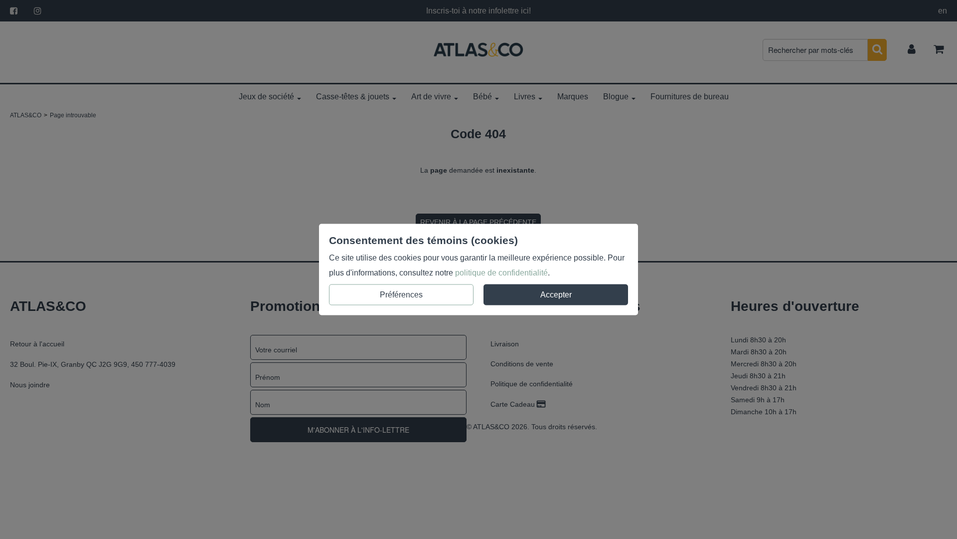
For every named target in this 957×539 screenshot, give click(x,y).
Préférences (401, 294)
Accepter (556, 294)
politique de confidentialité (501, 273)
